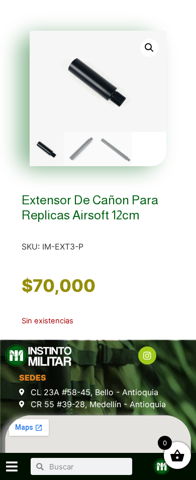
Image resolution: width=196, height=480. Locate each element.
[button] (149, 48)
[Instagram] (147, 355)
